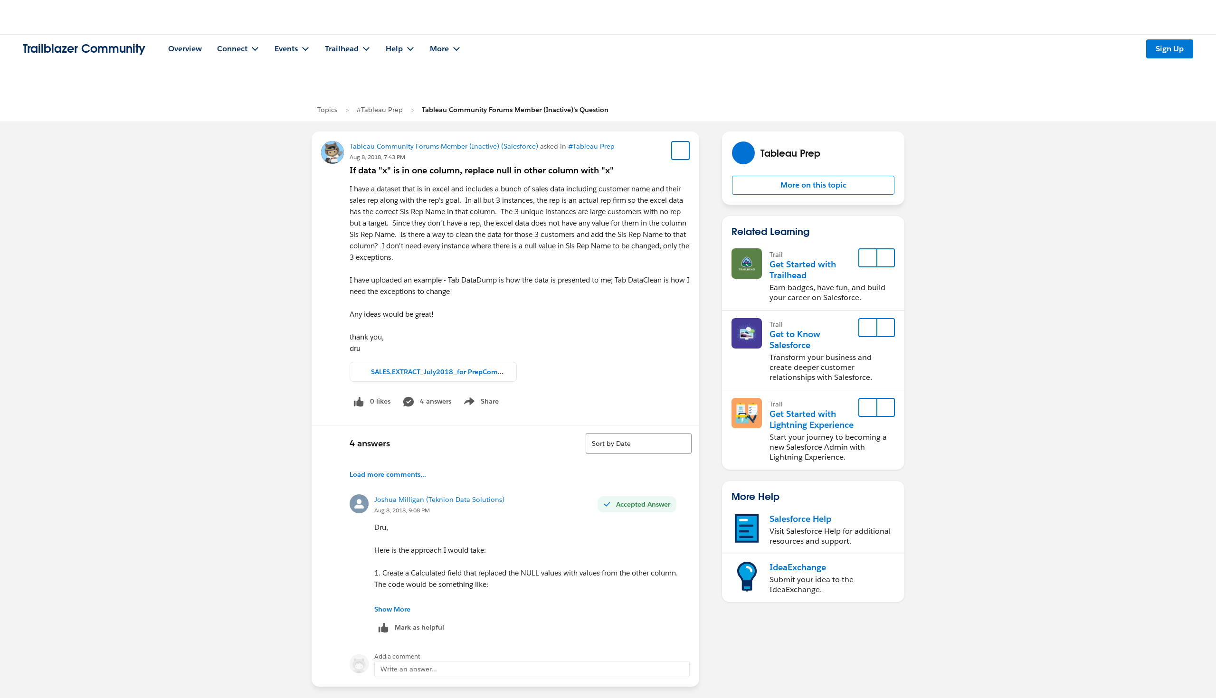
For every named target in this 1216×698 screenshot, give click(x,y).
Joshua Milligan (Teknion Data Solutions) (439, 499)
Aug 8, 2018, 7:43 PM (377, 157)
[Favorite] (680, 150)
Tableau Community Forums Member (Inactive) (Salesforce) (444, 146)
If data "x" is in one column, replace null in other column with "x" (482, 170)
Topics (327, 109)
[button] (813, 185)
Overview (185, 49)
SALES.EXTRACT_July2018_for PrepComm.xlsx (445, 372)
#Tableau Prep (379, 109)
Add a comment (397, 656)
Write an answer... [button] (408, 669)
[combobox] (639, 443)
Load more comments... (388, 474)
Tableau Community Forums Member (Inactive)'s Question (515, 109)
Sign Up (1170, 49)
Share (480, 403)
